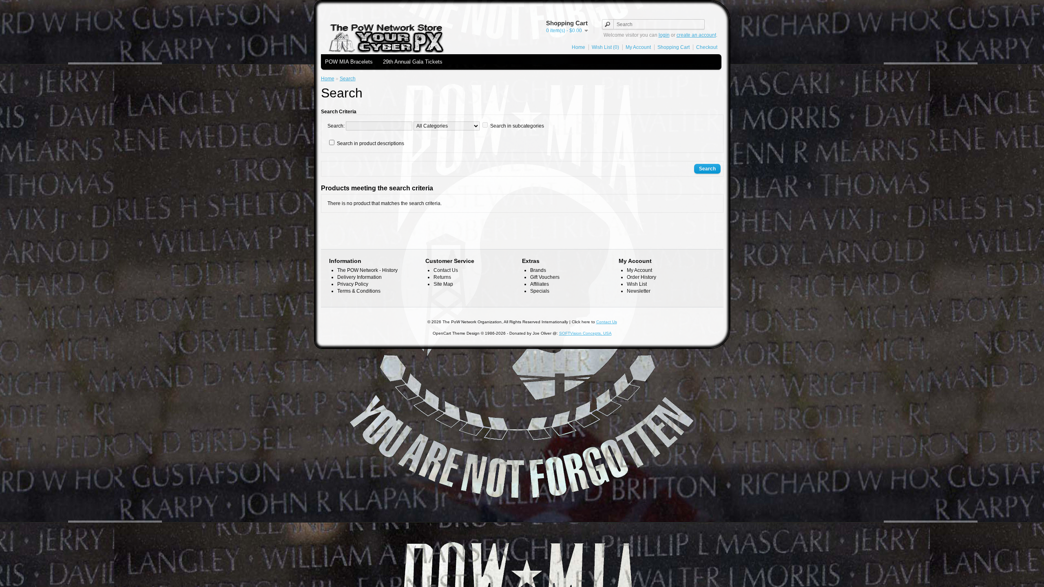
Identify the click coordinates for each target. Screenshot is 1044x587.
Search (348, 79)
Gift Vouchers (545, 277)
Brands (538, 270)
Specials (539, 291)
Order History (641, 277)
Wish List (637, 284)
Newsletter (638, 291)
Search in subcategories (517, 126)
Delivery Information (359, 277)
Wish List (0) (605, 47)
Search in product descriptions (370, 143)
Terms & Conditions (358, 291)
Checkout (706, 47)
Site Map (443, 284)
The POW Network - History (367, 270)
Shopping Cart (673, 47)
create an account (696, 35)
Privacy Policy (352, 284)
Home (578, 47)
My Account (638, 47)
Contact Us (446, 270)
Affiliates (539, 284)
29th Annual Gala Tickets (412, 62)
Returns (442, 277)
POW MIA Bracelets (349, 62)
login (664, 35)
